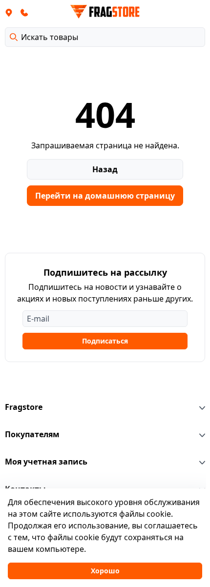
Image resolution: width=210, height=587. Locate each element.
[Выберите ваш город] (9, 12)
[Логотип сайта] (105, 11)
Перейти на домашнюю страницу (105, 195)
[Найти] (13, 37)
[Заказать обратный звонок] (24, 12)
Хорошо (105, 570)
